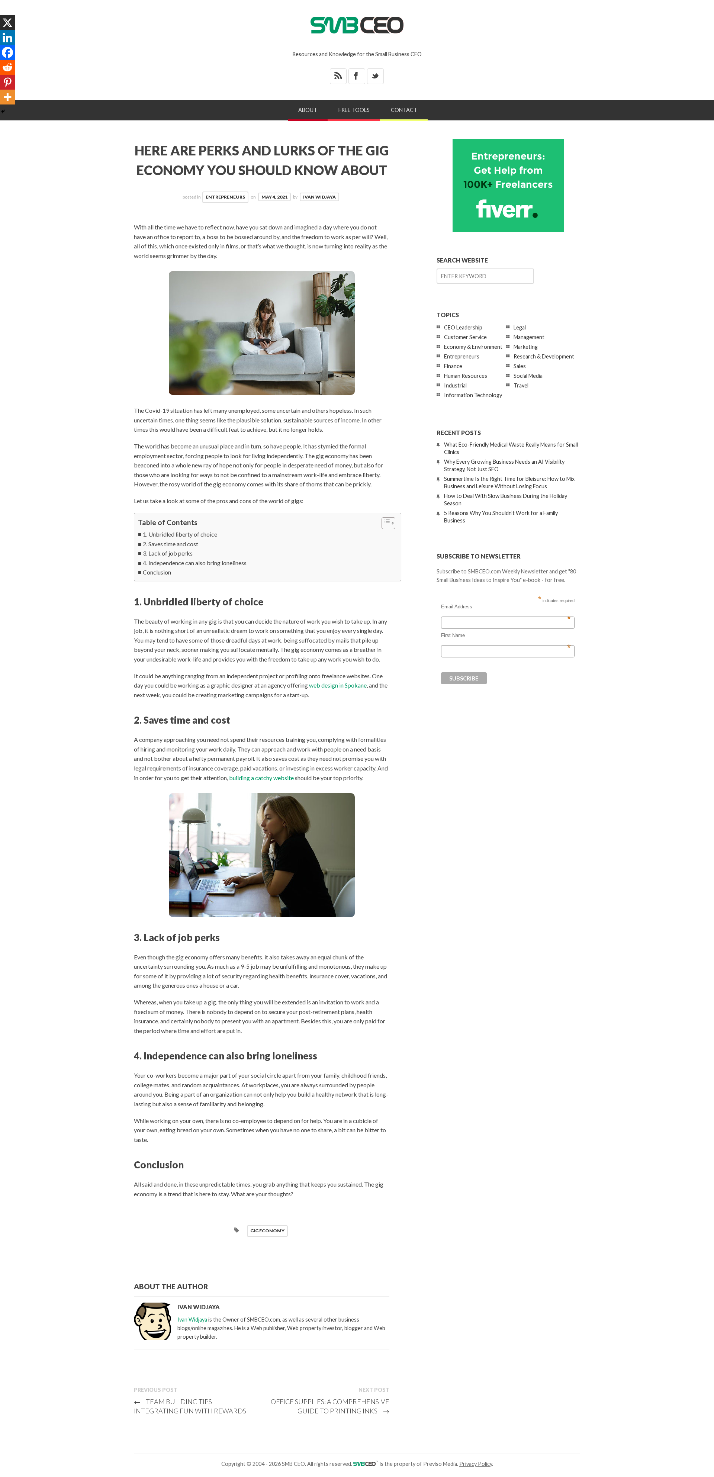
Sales (520, 366)
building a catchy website (261, 777)
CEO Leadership (463, 327)
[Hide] (3, 112)
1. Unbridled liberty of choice (180, 534)
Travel (521, 385)
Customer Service (465, 337)
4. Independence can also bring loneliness (195, 562)
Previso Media (440, 1464)
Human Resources (465, 376)
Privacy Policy (475, 1464)
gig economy (267, 1230)
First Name (506, 635)
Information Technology (473, 395)
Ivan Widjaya (319, 197)
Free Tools (354, 110)
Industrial (455, 385)
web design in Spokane (338, 685)
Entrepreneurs (225, 197)
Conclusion (157, 572)
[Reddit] (7, 67)
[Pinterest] (7, 82)
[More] (7, 97)
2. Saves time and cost (170, 543)
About (307, 110)
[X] (7, 22)
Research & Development (544, 356)
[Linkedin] (7, 37)
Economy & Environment (473, 347)
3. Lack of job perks (168, 553)
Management (529, 337)
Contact (404, 110)
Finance (453, 366)
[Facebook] (7, 52)
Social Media (528, 376)
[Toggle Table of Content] (384, 523)
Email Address (506, 606)
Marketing (526, 347)
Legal (520, 327)
